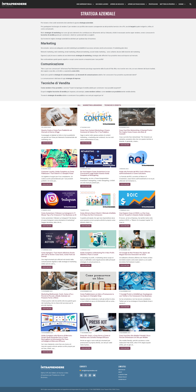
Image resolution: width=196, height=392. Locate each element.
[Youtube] (94, 375)
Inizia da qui (121, 369)
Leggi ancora (46, 143)
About (120, 372)
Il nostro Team (122, 374)
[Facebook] (81, 375)
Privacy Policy (122, 377)
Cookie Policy (122, 379)
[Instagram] (85, 375)
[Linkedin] (90, 375)
